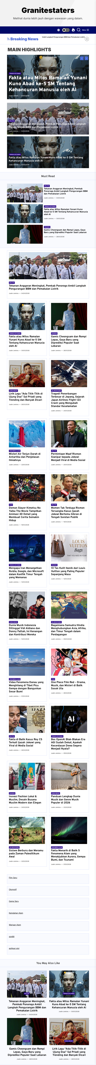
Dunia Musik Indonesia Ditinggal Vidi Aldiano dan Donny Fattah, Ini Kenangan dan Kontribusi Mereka (25, 630)
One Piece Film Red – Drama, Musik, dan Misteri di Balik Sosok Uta (68, 685)
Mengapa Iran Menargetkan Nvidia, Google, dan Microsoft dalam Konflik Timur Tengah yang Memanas (26, 573)
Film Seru (13, 877)
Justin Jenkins (83, 40)
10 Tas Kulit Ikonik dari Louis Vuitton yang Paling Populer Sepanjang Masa (68, 571)
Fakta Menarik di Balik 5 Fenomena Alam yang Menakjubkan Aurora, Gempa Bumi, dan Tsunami (68, 855)
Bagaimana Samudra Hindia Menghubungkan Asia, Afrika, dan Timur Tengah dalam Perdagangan (68, 630)
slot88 (11, 936)
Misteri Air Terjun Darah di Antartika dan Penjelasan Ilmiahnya (25, 457)
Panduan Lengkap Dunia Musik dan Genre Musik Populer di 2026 (65, 799)
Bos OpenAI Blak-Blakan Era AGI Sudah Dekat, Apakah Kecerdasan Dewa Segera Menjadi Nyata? (68, 744)
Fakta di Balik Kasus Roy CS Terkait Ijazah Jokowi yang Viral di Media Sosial (25, 742)
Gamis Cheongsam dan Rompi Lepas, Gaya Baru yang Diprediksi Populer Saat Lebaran (65, 231)
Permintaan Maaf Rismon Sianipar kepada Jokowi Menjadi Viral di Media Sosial (68, 457)
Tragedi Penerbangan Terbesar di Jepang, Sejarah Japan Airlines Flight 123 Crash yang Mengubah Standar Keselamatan (67, 400)
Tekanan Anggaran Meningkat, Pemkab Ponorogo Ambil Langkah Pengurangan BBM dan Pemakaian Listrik (47, 126)
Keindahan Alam (16, 913)
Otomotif (13, 889)
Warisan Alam (15, 925)
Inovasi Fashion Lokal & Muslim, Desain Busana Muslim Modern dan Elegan (25, 799)
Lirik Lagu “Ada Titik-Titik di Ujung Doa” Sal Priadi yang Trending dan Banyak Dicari (26, 397)
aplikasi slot (14, 948)
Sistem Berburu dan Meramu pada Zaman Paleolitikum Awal (26, 853)
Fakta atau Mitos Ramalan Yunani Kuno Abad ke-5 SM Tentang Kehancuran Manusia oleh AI (48, 84)
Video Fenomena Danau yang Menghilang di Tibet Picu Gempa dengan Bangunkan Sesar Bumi (26, 687)
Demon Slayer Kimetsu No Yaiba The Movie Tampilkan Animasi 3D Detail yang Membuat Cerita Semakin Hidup (25, 514)
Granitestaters (48, 10)
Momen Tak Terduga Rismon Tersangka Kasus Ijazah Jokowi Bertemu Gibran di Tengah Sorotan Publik (68, 512)
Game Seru (14, 901)
